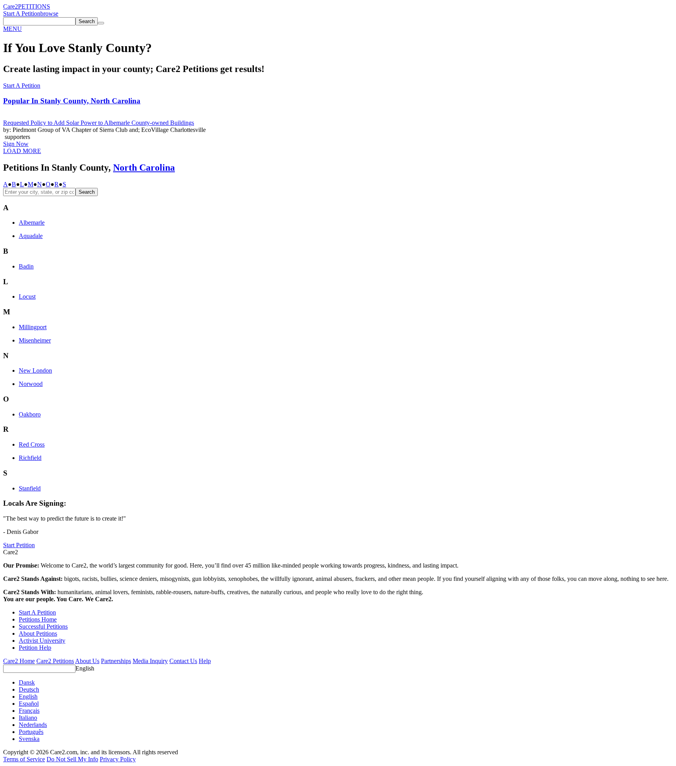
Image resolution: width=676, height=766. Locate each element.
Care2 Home (19, 661)
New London (35, 370)
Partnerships (116, 661)
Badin (26, 266)
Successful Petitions (43, 626)
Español (29, 703)
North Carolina (144, 167)
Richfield (30, 457)
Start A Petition (21, 13)
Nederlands (33, 724)
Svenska (29, 738)
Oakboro (30, 414)
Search (87, 192)
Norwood (31, 383)
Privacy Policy (118, 759)
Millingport (33, 327)
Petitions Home (38, 619)
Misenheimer (35, 340)
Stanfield (30, 488)
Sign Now (16, 144)
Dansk (27, 682)
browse (49, 13)
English (85, 668)
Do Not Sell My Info (72, 759)
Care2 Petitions (55, 661)
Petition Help (35, 647)
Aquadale (31, 236)
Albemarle (32, 222)
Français (29, 710)
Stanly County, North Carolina (71, 101)
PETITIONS (34, 6)
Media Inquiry (150, 661)
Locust (27, 296)
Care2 (10, 6)
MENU (12, 28)
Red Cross (32, 444)
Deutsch (29, 689)
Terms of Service (24, 759)
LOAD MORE (22, 151)
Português (31, 731)
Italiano (28, 717)
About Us (87, 661)
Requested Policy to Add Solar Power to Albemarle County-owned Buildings (98, 122)
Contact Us (183, 661)
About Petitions (38, 633)
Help (205, 661)
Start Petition (19, 545)
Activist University (42, 640)
